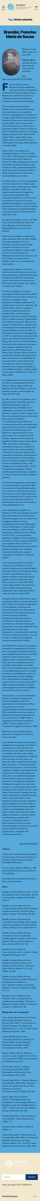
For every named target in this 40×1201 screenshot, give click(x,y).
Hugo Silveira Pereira (28, 843)
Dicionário (13, 1196)
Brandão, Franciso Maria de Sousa (20, 34)
